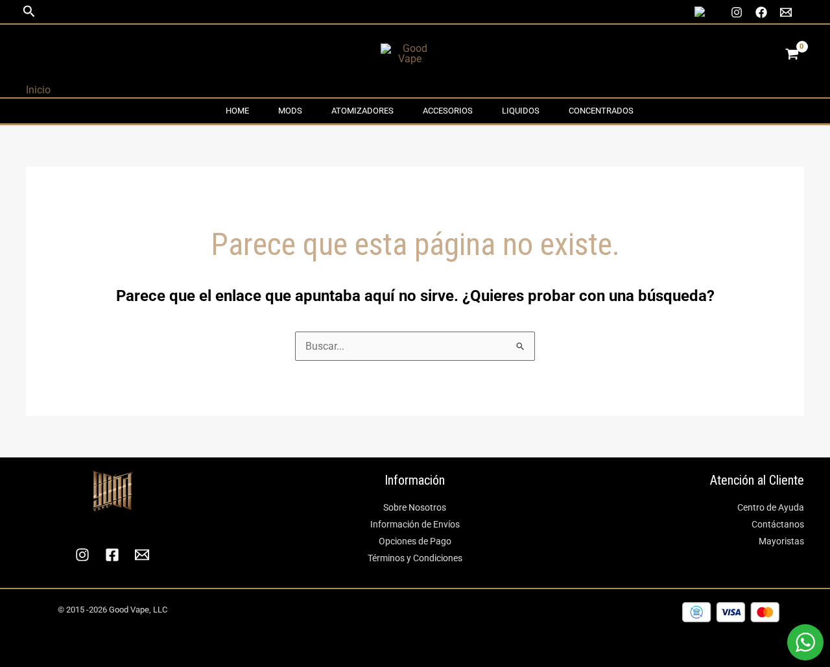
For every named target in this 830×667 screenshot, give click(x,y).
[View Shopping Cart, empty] (791, 54)
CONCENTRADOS (601, 110)
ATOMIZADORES (362, 110)
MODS (290, 110)
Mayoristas (781, 541)
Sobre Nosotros (414, 507)
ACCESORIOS (448, 110)
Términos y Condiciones (415, 558)
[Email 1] (786, 12)
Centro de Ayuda (770, 507)
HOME (237, 110)
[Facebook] (761, 12)
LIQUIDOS (521, 110)
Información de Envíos (415, 524)
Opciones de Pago (415, 541)
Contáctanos (778, 524)
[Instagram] (736, 12)
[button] (29, 12)
